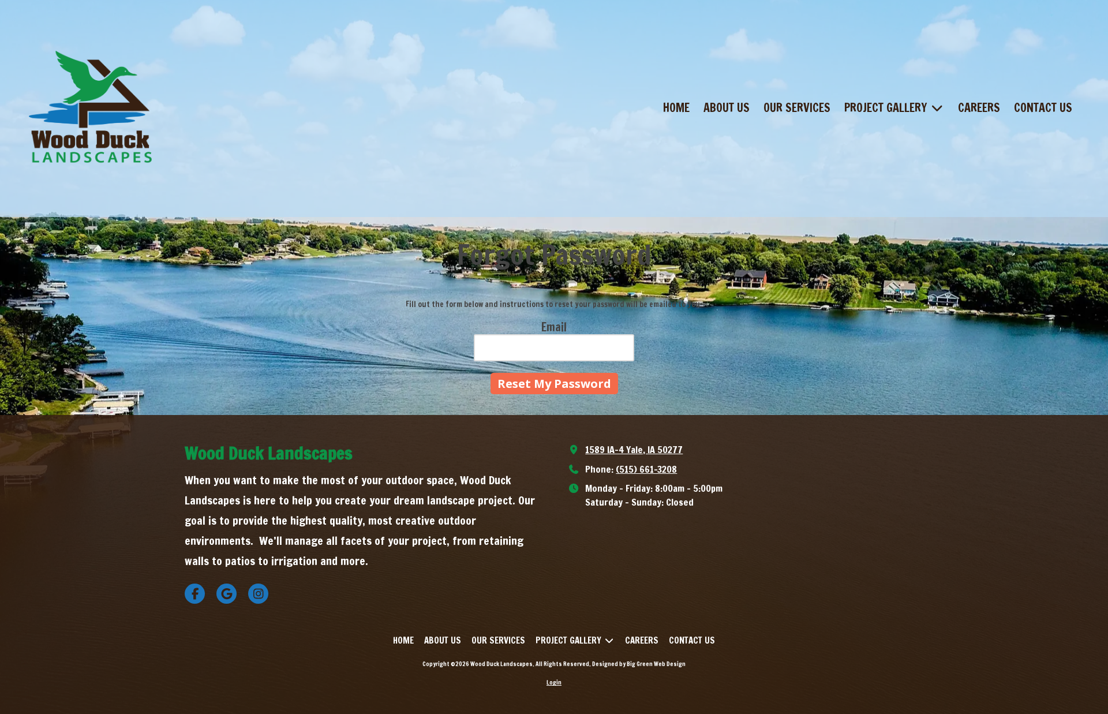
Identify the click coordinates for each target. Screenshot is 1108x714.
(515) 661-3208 (646, 469)
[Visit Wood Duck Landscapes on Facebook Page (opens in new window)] (195, 594)
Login (554, 682)
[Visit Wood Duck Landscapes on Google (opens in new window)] (226, 594)
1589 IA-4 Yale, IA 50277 (634, 449)
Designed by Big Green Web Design (639, 664)
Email (554, 327)
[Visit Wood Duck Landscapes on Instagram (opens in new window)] (258, 594)
